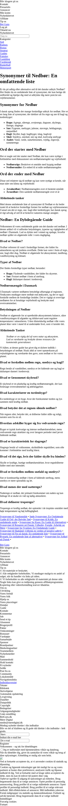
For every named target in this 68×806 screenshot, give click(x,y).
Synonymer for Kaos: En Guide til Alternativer (42, 522)
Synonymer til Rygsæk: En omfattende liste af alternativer (32, 535)
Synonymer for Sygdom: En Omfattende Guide (31, 528)
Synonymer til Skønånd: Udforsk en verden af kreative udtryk (31, 530)
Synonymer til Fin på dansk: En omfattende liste (24, 533)
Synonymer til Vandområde (13, 516)
